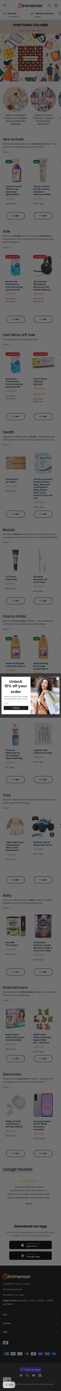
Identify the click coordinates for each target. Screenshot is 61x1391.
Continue (16, 708)
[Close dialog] (57, 678)
